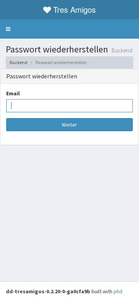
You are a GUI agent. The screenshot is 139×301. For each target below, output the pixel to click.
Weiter (69, 124)
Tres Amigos (74, 9)
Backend (18, 62)
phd (118, 291)
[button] (8, 29)
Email (13, 93)
